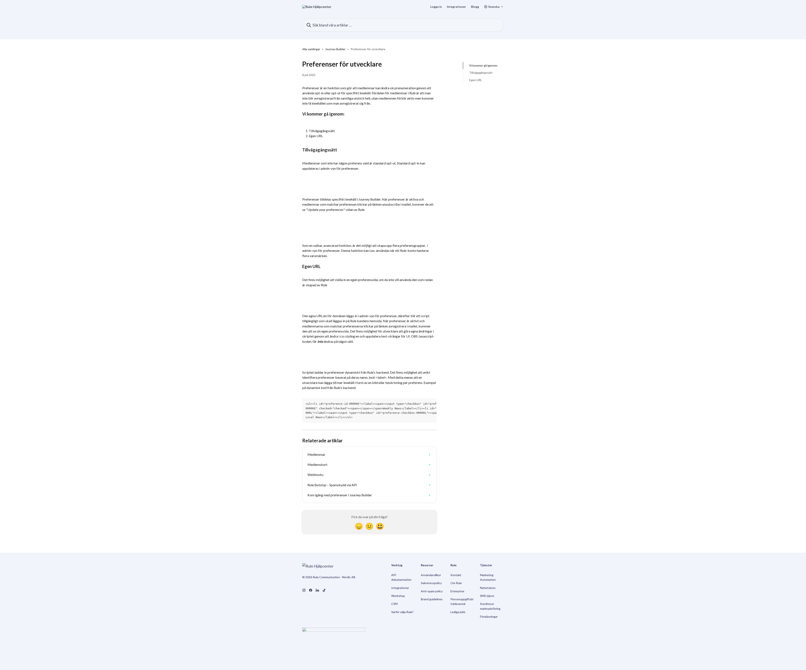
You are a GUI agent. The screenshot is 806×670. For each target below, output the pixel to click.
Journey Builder (335, 49)
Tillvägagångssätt (481, 72)
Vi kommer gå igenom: (483, 65)
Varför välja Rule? (402, 612)
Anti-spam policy (432, 591)
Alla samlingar (311, 49)
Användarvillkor (431, 575)
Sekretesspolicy (431, 583)
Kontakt (455, 575)
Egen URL (475, 80)
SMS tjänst (487, 596)
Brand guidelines (432, 599)
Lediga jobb (457, 612)
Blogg (475, 6)
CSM (394, 604)
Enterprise (457, 591)
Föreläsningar (489, 616)
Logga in (436, 6)
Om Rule (456, 583)
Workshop (398, 596)
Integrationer (456, 6)
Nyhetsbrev (488, 588)
